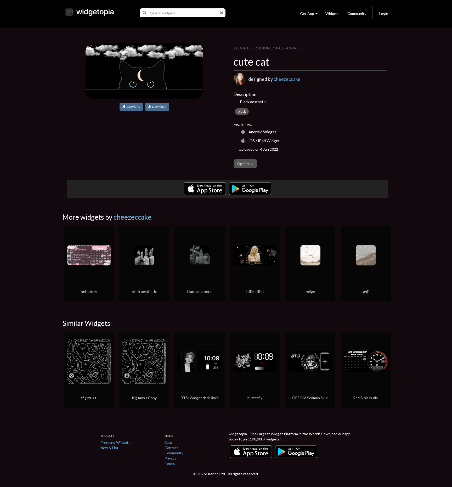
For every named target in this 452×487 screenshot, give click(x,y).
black (242, 111)
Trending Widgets (115, 442)
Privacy (170, 458)
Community (356, 13)
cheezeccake (287, 79)
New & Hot (109, 447)
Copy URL (133, 107)
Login (383, 13)
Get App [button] (307, 13)
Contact (171, 447)
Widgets (332, 13)
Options (244, 163)
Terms (170, 463)
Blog (168, 442)
